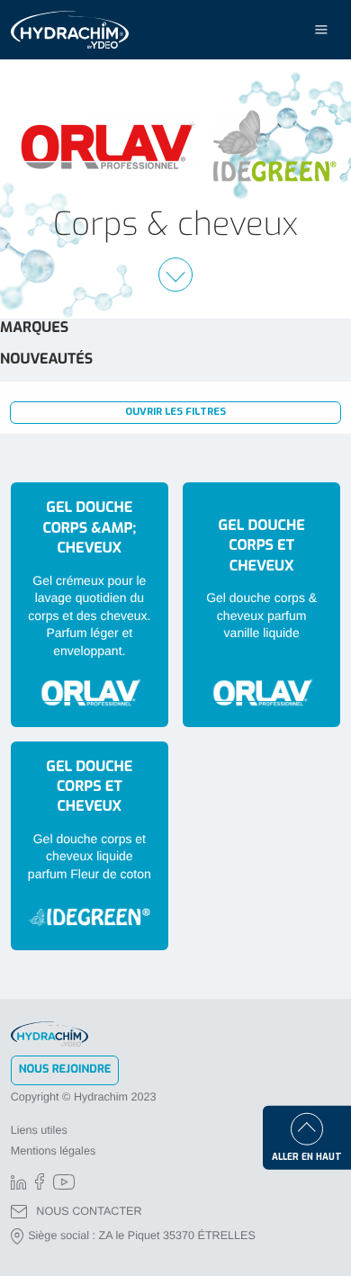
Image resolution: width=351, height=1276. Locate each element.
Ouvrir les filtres (175, 411)
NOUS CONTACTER (88, 1211)
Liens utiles (39, 1130)
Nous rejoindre (65, 1069)
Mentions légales (53, 1151)
